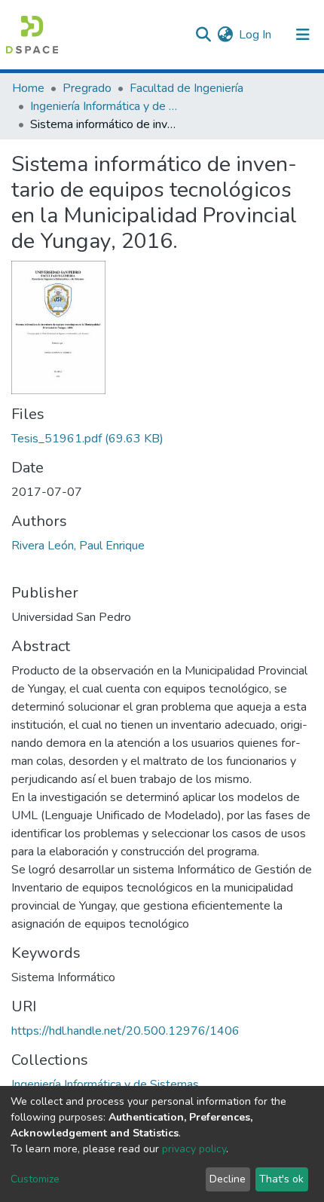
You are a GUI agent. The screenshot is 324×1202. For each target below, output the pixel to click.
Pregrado (87, 88)
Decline (227, 1179)
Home (28, 88)
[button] (224, 35)
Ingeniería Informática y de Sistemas (105, 106)
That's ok (281, 1179)
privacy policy (194, 1149)
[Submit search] (203, 35)
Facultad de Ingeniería (186, 88)
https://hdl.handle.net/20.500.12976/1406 (125, 1031)
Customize (35, 1179)
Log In (256, 34)
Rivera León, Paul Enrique (78, 545)
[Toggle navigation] (303, 35)
